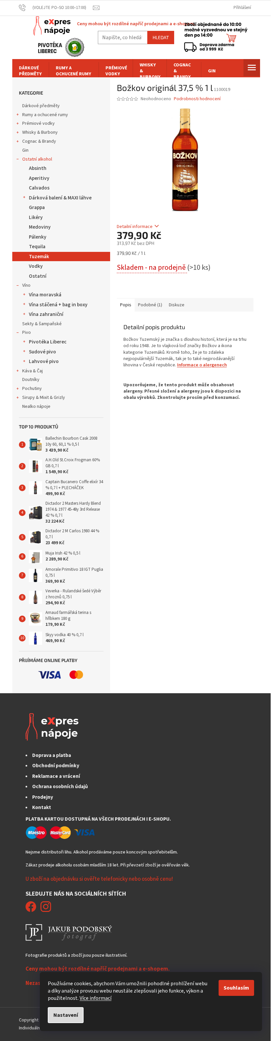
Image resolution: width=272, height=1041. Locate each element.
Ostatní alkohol (37, 159)
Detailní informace (135, 226)
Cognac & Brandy (39, 141)
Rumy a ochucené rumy (45, 115)
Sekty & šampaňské (42, 324)
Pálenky (37, 237)
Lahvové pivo (44, 361)
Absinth (37, 168)
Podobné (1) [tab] (150, 305)
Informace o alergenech (202, 365)
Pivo (26, 332)
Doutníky (30, 379)
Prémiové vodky (38, 123)
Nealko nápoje (36, 406)
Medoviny (40, 227)
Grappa (37, 207)
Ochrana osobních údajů (60, 786)
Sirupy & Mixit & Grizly (43, 397)
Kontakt (41, 807)
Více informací (95, 998)
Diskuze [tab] (176, 305)
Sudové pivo (42, 351)
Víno (26, 285)
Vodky (36, 266)
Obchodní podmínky (55, 765)
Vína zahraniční (46, 314)
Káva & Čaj (32, 371)
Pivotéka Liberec (47, 341)
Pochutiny (32, 388)
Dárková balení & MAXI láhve (60, 197)
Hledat (161, 37)
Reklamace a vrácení (56, 776)
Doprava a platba (51, 755)
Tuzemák (39, 256)
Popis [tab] (125, 305)
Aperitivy (39, 178)
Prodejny (42, 797)
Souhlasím (236, 988)
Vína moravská (45, 294)
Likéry (36, 217)
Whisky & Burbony (40, 132)
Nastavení (65, 1015)
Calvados (39, 187)
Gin (25, 150)
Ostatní (37, 276)
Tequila (37, 246)
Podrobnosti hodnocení (197, 99)
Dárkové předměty (41, 106)
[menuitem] (30, 71)
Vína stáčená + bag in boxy (58, 304)
